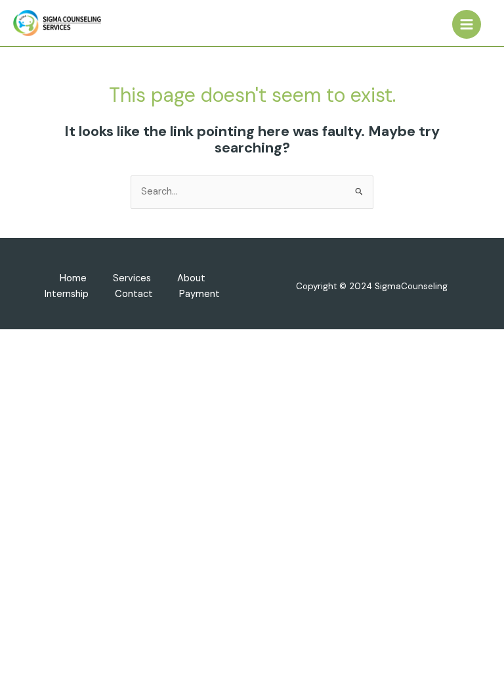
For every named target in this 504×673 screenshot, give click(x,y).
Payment (199, 294)
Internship (67, 294)
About (191, 278)
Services (132, 278)
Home (73, 278)
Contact (134, 294)
